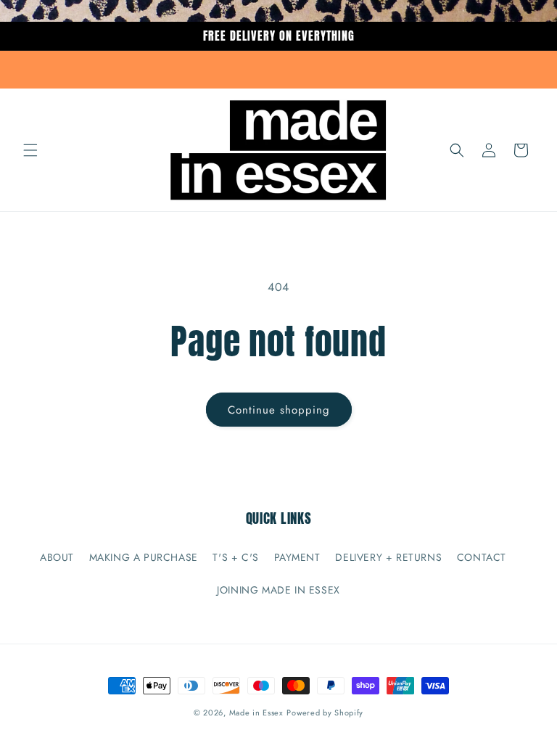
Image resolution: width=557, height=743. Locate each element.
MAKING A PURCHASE (143, 557)
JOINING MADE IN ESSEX (278, 590)
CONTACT (481, 557)
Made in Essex (256, 712)
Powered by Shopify (324, 712)
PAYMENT (297, 557)
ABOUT (57, 557)
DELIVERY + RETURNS (388, 557)
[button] (30, 150)
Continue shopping (279, 410)
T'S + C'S (235, 557)
